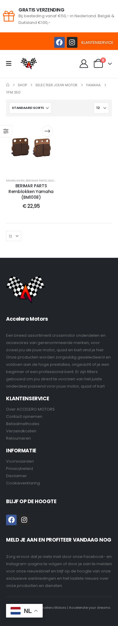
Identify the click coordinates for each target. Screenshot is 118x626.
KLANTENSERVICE (97, 42)
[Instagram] (72, 42)
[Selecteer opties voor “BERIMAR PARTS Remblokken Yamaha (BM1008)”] (47, 131)
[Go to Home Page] (7, 85)
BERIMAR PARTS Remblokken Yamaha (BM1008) (31, 191)
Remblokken (15, 180)
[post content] (31, 147)
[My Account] (84, 63)
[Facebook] (59, 42)
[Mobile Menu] (10, 63)
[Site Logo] (28, 64)
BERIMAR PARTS (36, 180)
